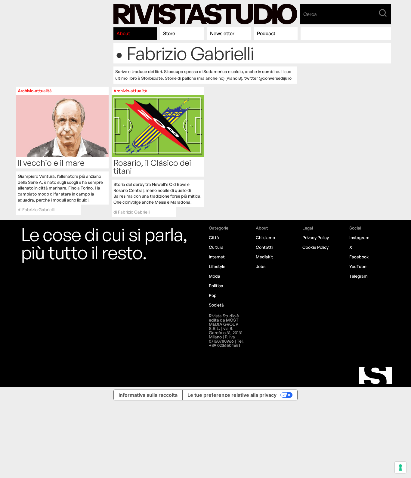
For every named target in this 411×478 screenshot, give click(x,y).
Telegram (358, 276)
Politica (216, 285)
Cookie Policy (315, 247)
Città (214, 237)
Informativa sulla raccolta (148, 395)
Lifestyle (217, 266)
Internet (217, 256)
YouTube (357, 266)
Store (169, 33)
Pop (213, 295)
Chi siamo (265, 237)
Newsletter (222, 33)
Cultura (216, 247)
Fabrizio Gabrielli (38, 209)
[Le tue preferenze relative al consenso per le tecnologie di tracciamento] (400, 467)
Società (216, 304)
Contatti (264, 247)
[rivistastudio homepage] (205, 14)
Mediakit (264, 256)
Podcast (266, 33)
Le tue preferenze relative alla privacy (232, 395)
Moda (214, 276)
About (123, 33)
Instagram (359, 237)
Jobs (260, 266)
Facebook (359, 256)
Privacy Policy (315, 237)
